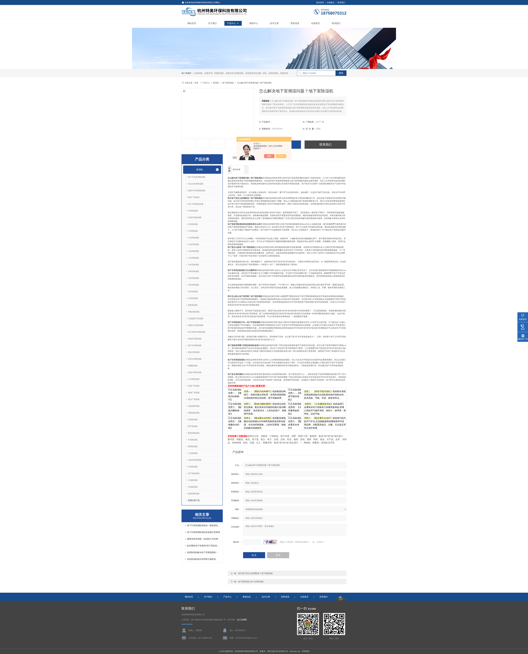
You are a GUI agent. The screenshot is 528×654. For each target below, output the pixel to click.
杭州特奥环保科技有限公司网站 (206, 2)
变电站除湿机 (194, 312)
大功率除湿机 (194, 379)
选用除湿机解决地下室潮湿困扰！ (202, 552)
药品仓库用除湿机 (196, 184)
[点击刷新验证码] (270, 542)
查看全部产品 (194, 500)
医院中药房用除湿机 (196, 190)
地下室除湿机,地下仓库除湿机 (251, 581)
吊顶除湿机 (193, 480)
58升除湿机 (193, 224)
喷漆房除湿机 (194, 493)
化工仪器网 (242, 620)
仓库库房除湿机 (195, 460)
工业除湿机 (193, 453)
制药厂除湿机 (194, 197)
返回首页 (320, 2)
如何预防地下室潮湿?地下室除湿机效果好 (203, 545)
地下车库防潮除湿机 (196, 177)
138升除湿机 (193, 238)
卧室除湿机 (193, 419)
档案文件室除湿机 (196, 325)
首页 (196, 83)
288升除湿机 (193, 271)
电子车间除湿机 (195, 345)
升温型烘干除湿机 (196, 318)
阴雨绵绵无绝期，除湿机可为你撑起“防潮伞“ (203, 539)
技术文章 (274, 23)
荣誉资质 (295, 23)
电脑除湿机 (193, 366)
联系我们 (341, 2)
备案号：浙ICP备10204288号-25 (274, 651)
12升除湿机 (193, 231)
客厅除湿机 (193, 426)
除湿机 (216, 83)
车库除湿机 (193, 440)
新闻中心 (253, 23)
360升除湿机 (193, 278)
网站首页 (191, 23)
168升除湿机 (193, 251)
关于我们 (212, 23)
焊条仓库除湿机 (195, 359)
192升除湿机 (193, 258)
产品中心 (231, 23)
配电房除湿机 (194, 433)
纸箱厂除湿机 (194, 386)
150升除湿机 (193, 244)
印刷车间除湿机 (195, 217)
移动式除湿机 (194, 352)
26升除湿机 (193, 298)
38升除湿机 (193, 291)
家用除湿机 (193, 446)
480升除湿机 (193, 285)
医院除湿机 (193, 305)
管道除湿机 (193, 487)
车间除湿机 (193, 467)
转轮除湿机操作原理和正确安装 (201, 559)
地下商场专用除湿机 (196, 332)
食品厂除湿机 (194, 399)
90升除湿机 (193, 211)
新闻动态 (247, 597)
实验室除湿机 (194, 406)
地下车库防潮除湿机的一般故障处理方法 (203, 525)
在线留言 (331, 2)
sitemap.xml (295, 651)
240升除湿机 (193, 264)
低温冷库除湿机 (195, 372)
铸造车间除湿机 (195, 339)
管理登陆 (306, 651)
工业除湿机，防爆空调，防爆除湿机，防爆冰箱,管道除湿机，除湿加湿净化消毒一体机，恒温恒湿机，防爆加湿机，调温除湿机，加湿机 (251, 73)
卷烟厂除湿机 (194, 392)
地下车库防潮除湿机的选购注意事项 (203, 532)
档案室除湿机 (194, 413)
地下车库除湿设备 (196, 204)
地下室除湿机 (228, 83)
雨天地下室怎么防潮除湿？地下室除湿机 (255, 573)
